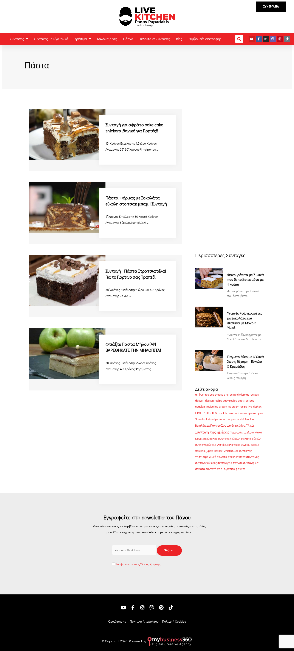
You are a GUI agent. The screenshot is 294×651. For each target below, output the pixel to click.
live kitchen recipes (231, 413)
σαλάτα (222, 457)
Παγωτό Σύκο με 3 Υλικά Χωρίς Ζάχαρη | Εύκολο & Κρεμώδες (245, 361)
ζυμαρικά (212, 451)
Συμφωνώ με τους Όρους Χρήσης (138, 564)
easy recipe (230, 401)
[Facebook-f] (259, 39)
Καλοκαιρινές (107, 38)
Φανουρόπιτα (238, 432)
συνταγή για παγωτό (230, 463)
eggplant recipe (204, 406)
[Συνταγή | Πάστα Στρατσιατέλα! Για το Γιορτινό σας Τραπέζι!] (67, 280)
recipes (258, 413)
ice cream (220, 407)
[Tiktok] (287, 39)
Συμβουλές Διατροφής (205, 38)
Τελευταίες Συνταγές (154, 38)
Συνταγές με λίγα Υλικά (51, 38)
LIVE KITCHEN (206, 412)
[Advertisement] (230, 135)
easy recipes (246, 400)
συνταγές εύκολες (206, 463)
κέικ (220, 451)
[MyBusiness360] (169, 641)
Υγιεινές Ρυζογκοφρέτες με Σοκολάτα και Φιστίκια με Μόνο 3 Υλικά (244, 320)
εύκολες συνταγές (218, 438)
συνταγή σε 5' (214, 469)
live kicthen (255, 407)
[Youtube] (252, 39)
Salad (199, 419)
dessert (199, 401)
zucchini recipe (245, 419)
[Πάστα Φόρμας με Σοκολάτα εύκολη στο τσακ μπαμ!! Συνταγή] (67, 207)
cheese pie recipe (226, 394)
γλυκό (250, 432)
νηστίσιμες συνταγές (238, 451)
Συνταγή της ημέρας (212, 432)
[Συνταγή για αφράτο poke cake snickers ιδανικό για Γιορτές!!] (67, 134)
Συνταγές (17, 38)
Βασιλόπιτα (202, 425)
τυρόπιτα (229, 469)
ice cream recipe (237, 406)
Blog (179, 38)
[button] (271, 7)
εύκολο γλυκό (215, 445)
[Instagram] (266, 39)
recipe (248, 413)
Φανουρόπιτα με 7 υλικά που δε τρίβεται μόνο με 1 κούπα (245, 279)
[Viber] (273, 39)
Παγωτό (215, 425)
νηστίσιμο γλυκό (205, 457)
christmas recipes (248, 394)
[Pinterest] (280, 39)
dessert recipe (213, 401)
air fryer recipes (204, 394)
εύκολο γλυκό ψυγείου (237, 445)
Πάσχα (128, 38)
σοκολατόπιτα (237, 456)
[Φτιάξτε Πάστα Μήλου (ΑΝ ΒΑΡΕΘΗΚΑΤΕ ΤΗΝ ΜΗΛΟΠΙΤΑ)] (67, 353)
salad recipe (210, 419)
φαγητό (240, 469)
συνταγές (252, 457)
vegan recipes (227, 419)
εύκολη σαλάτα (241, 439)
